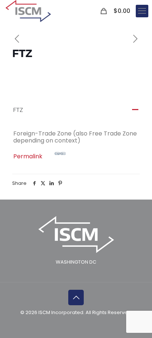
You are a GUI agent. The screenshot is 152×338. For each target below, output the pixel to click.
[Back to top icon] (76, 297)
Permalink (27, 156)
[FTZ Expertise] (28, 11)
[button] (75, 110)
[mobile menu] (142, 11)
